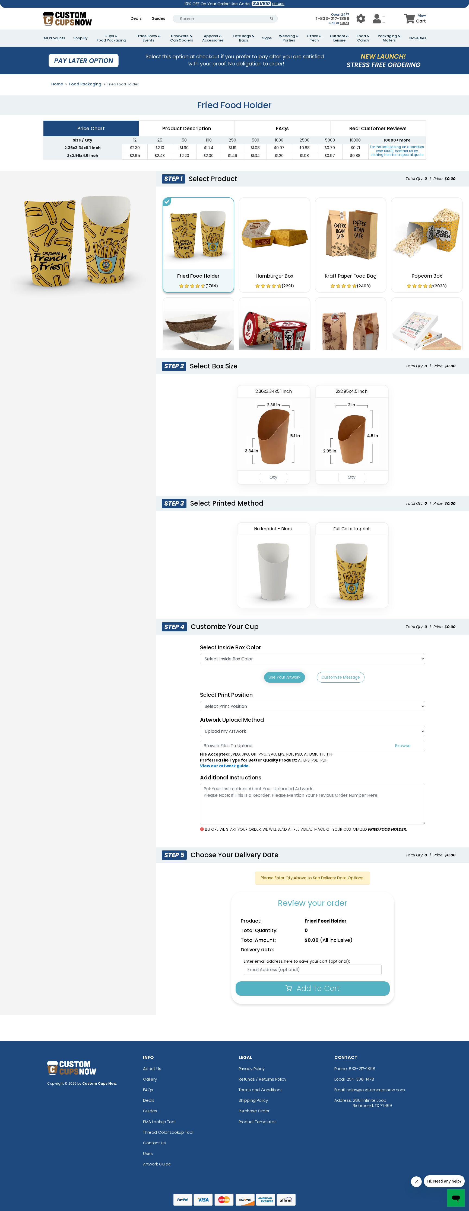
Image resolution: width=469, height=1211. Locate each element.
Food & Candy (363, 38)
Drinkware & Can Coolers (181, 38)
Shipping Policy (253, 1100)
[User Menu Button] (361, 19)
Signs (267, 38)
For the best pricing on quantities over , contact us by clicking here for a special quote (397, 150)
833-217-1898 (362, 1068)
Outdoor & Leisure (339, 38)
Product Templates (258, 1122)
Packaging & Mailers (389, 38)
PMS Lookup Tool (159, 1122)
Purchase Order (254, 1111)
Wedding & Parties (289, 38)
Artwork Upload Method (232, 720)
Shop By (80, 38)
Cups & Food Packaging (111, 38)
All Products (54, 38)
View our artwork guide (224, 766)
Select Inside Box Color (230, 647)
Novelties (417, 38)
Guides (158, 18)
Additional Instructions (230, 777)
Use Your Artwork (284, 677)
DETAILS (278, 4)
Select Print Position (226, 695)
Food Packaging (85, 84)
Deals (136, 18)
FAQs (148, 1090)
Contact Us (154, 1143)
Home (57, 84)
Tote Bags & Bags (244, 38)
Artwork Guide (157, 1164)
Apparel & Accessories (213, 38)
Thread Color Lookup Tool (168, 1132)
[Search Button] (272, 19)
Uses (148, 1153)
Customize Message (340, 677)
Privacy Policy (252, 1068)
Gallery (150, 1079)
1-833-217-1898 (332, 18)
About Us (152, 1068)
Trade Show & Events (148, 38)
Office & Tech (314, 38)
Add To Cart (317, 988)
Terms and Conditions (261, 1090)
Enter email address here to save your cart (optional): (297, 961)
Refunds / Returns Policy (262, 1079)
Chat (344, 23)
